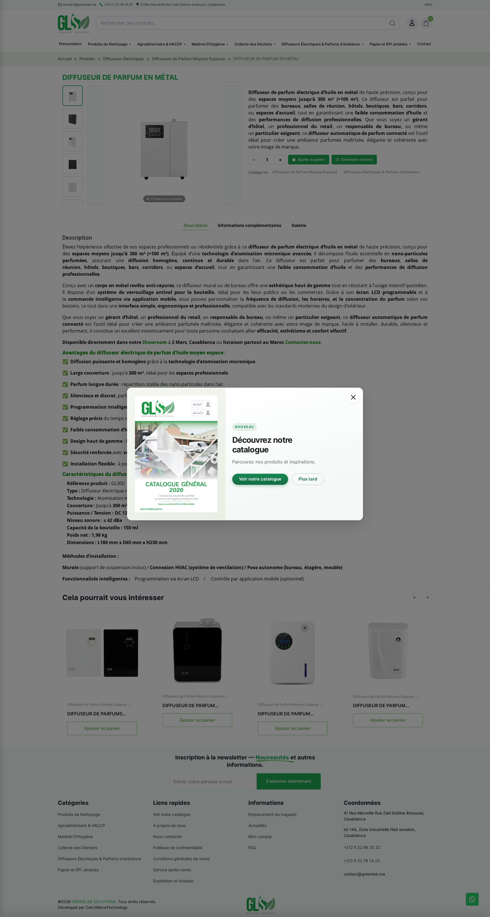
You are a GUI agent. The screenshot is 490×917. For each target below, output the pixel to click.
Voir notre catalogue (260, 479)
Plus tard (308, 479)
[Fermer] (353, 397)
